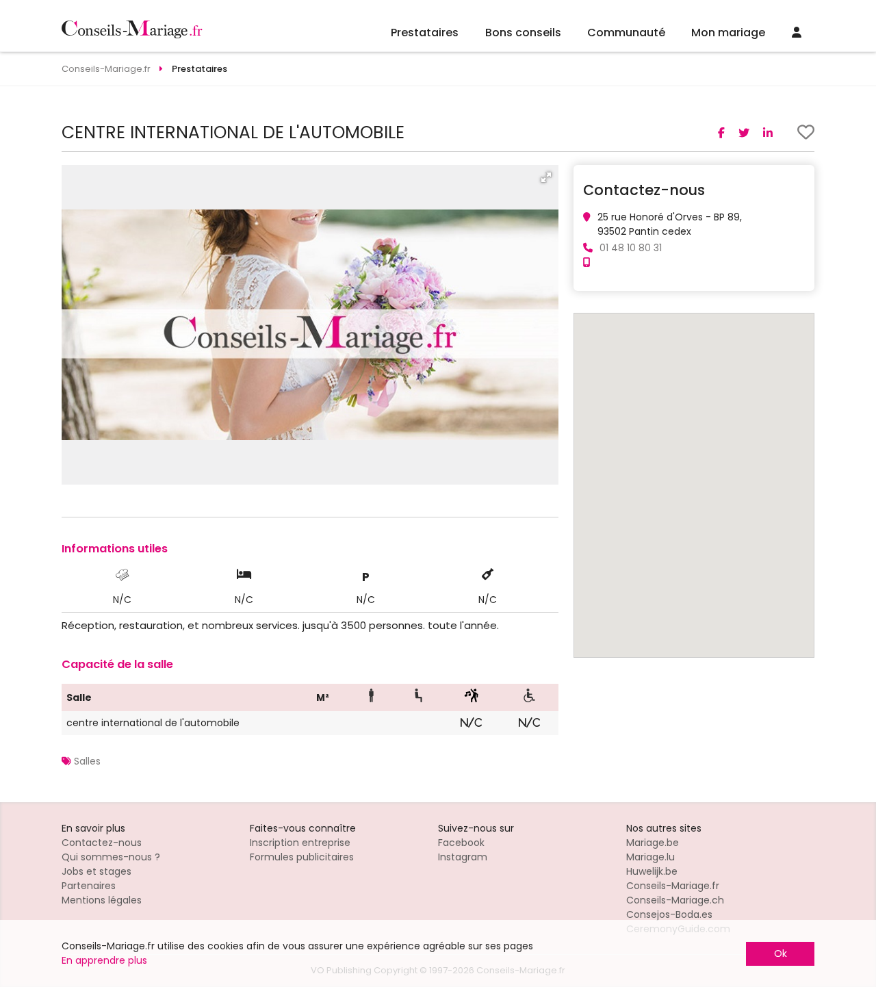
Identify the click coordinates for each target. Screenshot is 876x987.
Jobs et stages (96, 871)
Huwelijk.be (652, 871)
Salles (87, 761)
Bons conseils (523, 32)
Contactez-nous (102, 842)
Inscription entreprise (300, 842)
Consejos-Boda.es (669, 914)
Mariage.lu (650, 857)
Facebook (461, 842)
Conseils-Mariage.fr (672, 886)
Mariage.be (652, 842)
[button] (546, 177)
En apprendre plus (104, 960)
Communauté (626, 32)
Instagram (462, 857)
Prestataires (425, 32)
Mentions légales (102, 900)
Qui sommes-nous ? (111, 857)
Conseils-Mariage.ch (675, 900)
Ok (780, 953)
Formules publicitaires (302, 857)
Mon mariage (728, 32)
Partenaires (89, 886)
